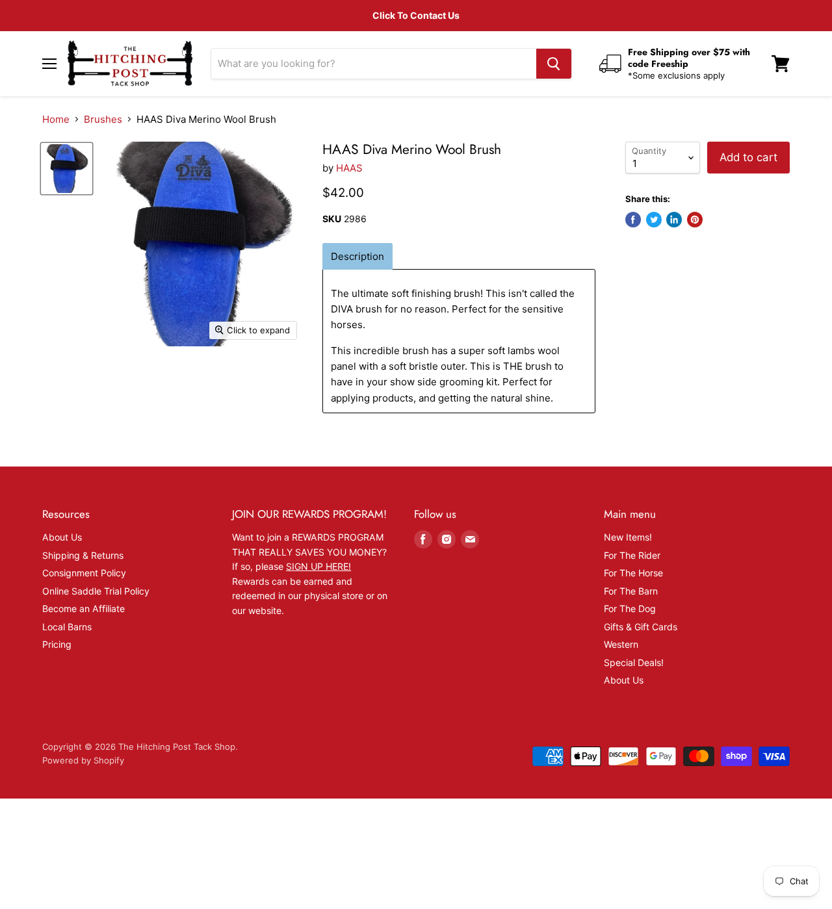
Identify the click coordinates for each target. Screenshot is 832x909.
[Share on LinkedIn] (674, 219)
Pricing (57, 644)
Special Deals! (634, 662)
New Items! (628, 537)
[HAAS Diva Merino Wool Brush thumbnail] (66, 168)
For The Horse (633, 572)
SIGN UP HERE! (318, 566)
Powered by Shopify (83, 760)
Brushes (103, 119)
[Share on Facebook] (633, 219)
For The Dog (630, 608)
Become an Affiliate (83, 608)
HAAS (349, 168)
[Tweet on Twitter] (654, 219)
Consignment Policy (84, 572)
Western (621, 644)
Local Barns (67, 626)
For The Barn (631, 590)
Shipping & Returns (83, 555)
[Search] (553, 64)
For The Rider (632, 555)
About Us (62, 537)
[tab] (357, 256)
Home (56, 119)
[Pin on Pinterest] (695, 219)
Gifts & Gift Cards (640, 626)
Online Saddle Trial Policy (96, 590)
